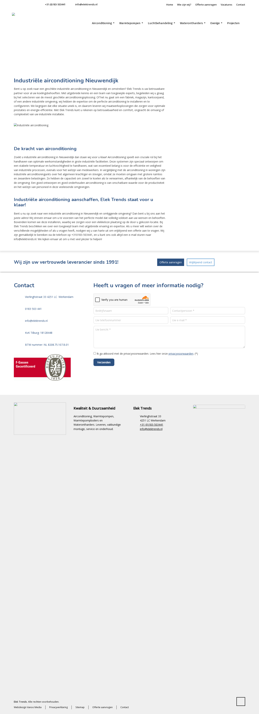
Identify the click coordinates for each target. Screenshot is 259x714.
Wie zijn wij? (184, 4)
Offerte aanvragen (206, 4)
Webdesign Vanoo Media (28, 707)
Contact (240, 4)
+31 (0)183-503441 (55, 4)
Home (169, 4)
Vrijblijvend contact (200, 262)
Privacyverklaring (58, 707)
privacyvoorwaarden (181, 353)
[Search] (244, 23)
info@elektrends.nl (86, 4)
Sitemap (80, 707)
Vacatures (226, 4)
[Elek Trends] (23, 24)
